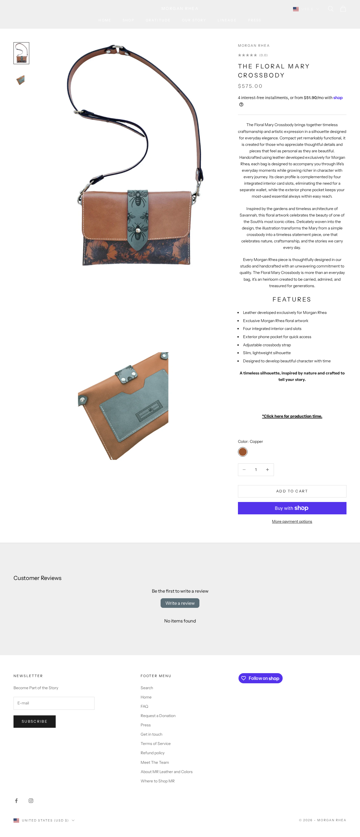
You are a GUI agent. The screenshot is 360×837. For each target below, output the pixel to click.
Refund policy (153, 752)
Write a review (180, 603)
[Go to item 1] (21, 53)
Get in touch (151, 734)
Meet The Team (155, 762)
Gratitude (158, 20)
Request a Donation (158, 715)
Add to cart (292, 491)
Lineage (227, 20)
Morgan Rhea (254, 45)
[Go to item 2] (21, 78)
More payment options (292, 521)
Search (147, 687)
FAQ (144, 706)
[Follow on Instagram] (31, 800)
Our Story (194, 20)
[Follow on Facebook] (16, 800)
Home (104, 20)
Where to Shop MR (158, 781)
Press (255, 20)
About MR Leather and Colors (167, 771)
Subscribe (35, 721)
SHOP (128, 20)
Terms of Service (156, 743)
